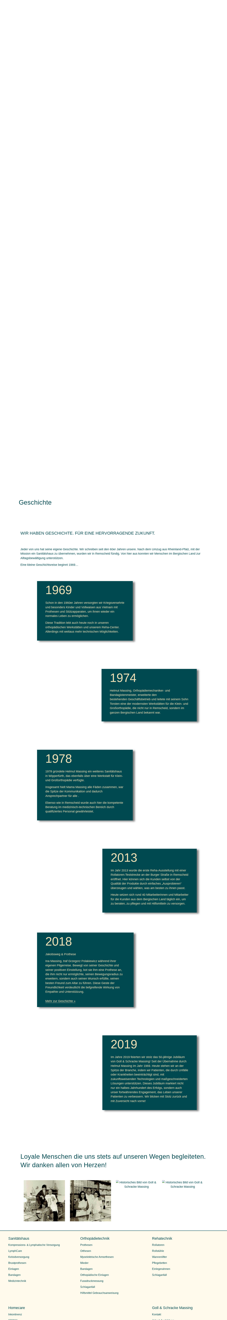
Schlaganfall (87, 1287)
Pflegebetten (159, 1263)
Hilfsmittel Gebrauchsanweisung (99, 1293)
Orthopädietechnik (95, 1238)
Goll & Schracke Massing (172, 1308)
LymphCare (15, 1251)
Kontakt (156, 1314)
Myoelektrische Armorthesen (97, 1257)
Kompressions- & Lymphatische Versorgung (34, 1245)
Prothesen (86, 1245)
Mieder (84, 1263)
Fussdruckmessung (91, 1281)
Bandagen (14, 1275)
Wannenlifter (159, 1257)
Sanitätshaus (18, 1238)
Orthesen (85, 1251)
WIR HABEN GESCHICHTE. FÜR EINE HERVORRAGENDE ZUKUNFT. (87, 533)
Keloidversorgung (18, 1257)
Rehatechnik (162, 1238)
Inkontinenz (15, 1314)
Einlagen (13, 1269)
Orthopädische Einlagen (94, 1275)
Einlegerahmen (161, 1269)
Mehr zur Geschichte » (60, 1001)
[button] (85, 1001)
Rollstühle (158, 1251)
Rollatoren (158, 1245)
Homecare (16, 1308)
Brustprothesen (17, 1263)
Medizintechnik (17, 1281)
